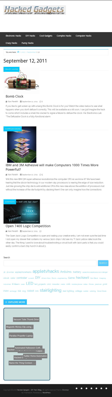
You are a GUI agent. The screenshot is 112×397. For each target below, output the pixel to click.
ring (24, 291)
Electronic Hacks (13, 35)
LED (29, 283)
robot (30, 290)
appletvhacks (46, 271)
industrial (7, 284)
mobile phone (77, 284)
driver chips (46, 278)
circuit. (6, 278)
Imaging (102, 278)
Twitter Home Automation (36, 354)
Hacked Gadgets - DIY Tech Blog (29, 390)
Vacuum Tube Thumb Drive (26, 320)
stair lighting (68, 291)
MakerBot (55, 284)
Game (71, 278)
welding (93, 291)
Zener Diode (101, 291)
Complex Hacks (64, 35)
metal (63, 284)
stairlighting (50, 290)
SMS (36, 291)
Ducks (54, 278)
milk (68, 284)
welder (85, 291)
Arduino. (66, 271)
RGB (19, 291)
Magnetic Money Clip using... (19, 343)
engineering (62, 278)
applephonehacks (23, 272)
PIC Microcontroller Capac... (32, 361)
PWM (6, 291)
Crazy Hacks (11, 43)
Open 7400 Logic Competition (28, 226)
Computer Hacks (83, 35)
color (13, 278)
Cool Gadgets (46, 35)
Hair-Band (94, 278)
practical (98, 284)
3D (4, 272)
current (31, 278)
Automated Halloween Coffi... (27, 348)
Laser (23, 284)
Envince (65, 390)
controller (22, 278)
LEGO (49, 284)
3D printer (10, 272)
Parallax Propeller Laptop (18, 338)
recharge (13, 291)
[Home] (18, 52)
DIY (37, 277)
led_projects (40, 284)
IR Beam (16, 284)
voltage (78, 291)
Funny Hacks (28, 43)
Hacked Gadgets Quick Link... (20, 353)
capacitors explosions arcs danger (95, 272)
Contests (10, 202)
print (105, 284)
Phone (91, 284)
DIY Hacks (30, 35)
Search (7, 257)
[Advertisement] (57, 21)
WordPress (46, 393)
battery (77, 272)
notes (85, 284)
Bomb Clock (14, 96)
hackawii (82, 277)
